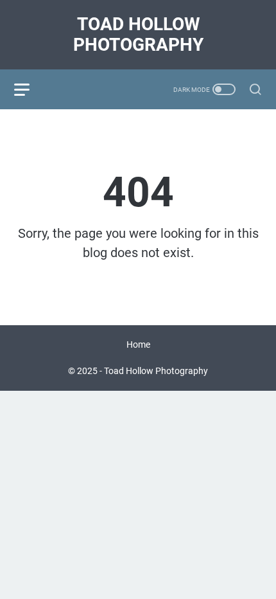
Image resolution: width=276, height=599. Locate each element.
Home (138, 344)
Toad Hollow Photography (138, 34)
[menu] (29, 89)
